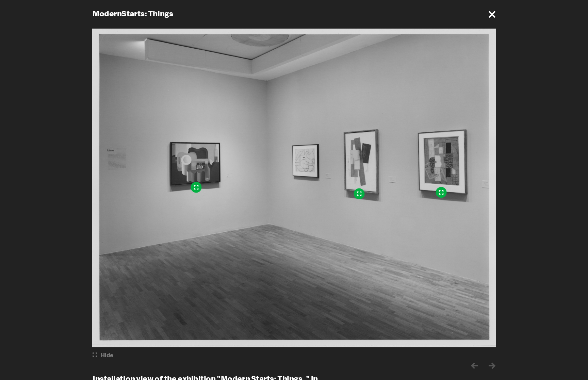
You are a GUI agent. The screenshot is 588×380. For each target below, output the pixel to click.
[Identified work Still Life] (196, 187)
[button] (492, 14)
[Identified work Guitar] (359, 193)
